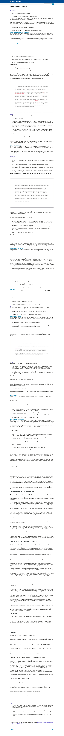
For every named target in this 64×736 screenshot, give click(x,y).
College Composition (16, 1)
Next (52, 729)
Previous (12, 729)
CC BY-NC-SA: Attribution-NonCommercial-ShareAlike (25, 723)
